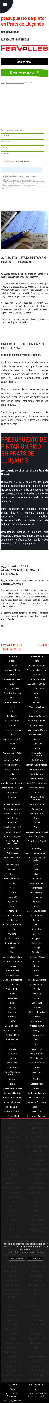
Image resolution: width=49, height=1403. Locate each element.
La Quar (12, 774)
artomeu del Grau (37, 679)
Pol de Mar (12, 1062)
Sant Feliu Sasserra (37, 1092)
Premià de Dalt (37, 883)
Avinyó (12, 706)
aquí (3, 188)
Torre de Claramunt (37, 665)
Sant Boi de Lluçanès (12, 961)
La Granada (37, 1002)
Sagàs (12, 947)
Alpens (37, 739)
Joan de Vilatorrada (12, 1102)
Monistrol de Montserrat (37, 754)
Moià (12, 952)
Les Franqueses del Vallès (36, 858)
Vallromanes (12, 852)
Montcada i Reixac (12, 670)
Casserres (37, 1071)
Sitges (12, 660)
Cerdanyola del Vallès (37, 729)
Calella (37, 989)
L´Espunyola (12, 1012)
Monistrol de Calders (12, 760)
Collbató (37, 1106)
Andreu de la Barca (37, 734)
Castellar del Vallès (12, 688)
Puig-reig (36, 848)
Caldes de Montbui (12, 1092)
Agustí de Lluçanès (12, 739)
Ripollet (12, 725)
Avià (12, 906)
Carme (12, 1079)
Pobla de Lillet (12, 1035)
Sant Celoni (12, 869)
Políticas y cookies (12, 1400)
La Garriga (12, 1007)
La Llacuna (12, 716)
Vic (12, 1044)
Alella (12, 743)
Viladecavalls (37, 915)
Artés (36, 906)
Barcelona (12, 656)
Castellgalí (37, 952)
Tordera (36, 869)
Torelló (37, 1067)
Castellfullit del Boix (12, 956)
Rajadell (12, 883)
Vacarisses (12, 818)
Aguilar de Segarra (12, 836)
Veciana (36, 702)
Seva (36, 693)
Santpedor (37, 938)
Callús (12, 1021)
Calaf (12, 683)
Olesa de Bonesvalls (36, 979)
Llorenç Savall (36, 725)
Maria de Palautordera (36, 670)
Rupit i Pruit (12, 1067)
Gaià (37, 792)
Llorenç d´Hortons (12, 729)
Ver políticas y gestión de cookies (26, 1252)
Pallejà (37, 947)
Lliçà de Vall (12, 984)
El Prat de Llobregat (36, 1116)
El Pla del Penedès (12, 1111)
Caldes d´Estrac (36, 706)
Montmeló (12, 897)
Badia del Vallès (12, 1025)
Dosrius (36, 674)
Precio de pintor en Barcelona (15, 83)
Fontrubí (12, 797)
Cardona (12, 933)
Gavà (36, 975)
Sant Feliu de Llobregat (12, 783)
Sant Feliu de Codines (37, 783)
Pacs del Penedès (12, 878)
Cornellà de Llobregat (12, 679)
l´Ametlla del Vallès (36, 1012)
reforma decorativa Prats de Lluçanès (37, 1394)
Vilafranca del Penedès (12, 915)
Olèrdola (37, 1079)
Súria (36, 818)
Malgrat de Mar (12, 938)
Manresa (37, 993)
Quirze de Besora (12, 804)
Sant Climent (37, 774)
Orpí (12, 697)
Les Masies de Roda (12, 857)
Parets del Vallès (12, 975)
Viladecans (12, 920)
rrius (36, 924)
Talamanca (37, 897)
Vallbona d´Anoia (36, 813)
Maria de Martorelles (12, 1088)
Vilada (37, 1039)
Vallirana (12, 892)
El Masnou (37, 1111)
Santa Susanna (12, 943)
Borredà (37, 901)
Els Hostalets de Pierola (12, 1117)
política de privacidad (23, 161)
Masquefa (12, 1384)
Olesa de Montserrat (12, 979)
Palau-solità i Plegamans (12, 1394)
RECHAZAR (17, 1258)
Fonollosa (12, 1053)
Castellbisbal (12, 1039)
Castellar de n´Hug (12, 693)
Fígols (36, 827)
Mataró (12, 734)
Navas (37, 1389)
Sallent (36, 1016)
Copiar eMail (24, 61)
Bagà (12, 748)
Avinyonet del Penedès (12, 924)
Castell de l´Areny (12, 848)
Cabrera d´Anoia (36, 716)
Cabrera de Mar (37, 656)
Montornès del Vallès (12, 753)
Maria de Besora (36, 787)
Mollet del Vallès (36, 1097)
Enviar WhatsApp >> (22, 73)
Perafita (37, 970)
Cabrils (36, 748)
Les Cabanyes (12, 864)
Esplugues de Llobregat (37, 831)
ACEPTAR (35, 1258)
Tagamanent (12, 901)
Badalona (36, 920)
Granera (12, 1048)
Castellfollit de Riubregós (12, 842)
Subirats (12, 822)
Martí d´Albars (36, 1058)
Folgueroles (36, 1053)
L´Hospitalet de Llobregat (36, 798)
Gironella (12, 778)
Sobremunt (36, 943)
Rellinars (37, 878)
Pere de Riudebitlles (12, 1097)
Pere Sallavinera (36, 1062)
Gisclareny (37, 1048)
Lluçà (36, 966)
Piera (36, 1088)
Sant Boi (37, 961)
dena (12, 1083)
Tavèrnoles (37, 887)
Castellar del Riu (36, 688)
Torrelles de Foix (36, 836)
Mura (36, 998)
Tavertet (12, 887)
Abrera (12, 874)
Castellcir (36, 929)
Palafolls (37, 874)
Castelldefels (37, 1083)
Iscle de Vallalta (12, 1106)
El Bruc (12, 674)
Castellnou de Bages (36, 910)
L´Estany (37, 1007)
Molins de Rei (12, 989)
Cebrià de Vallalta (12, 808)
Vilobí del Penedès (36, 720)
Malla (12, 929)
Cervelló (12, 1016)
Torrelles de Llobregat (12, 787)
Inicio (2, 83)
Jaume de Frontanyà (36, 1102)
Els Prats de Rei (36, 1384)
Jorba (36, 864)
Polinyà (36, 1030)
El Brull (36, 711)
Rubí (12, 1002)
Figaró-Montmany (12, 831)
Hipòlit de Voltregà (12, 827)
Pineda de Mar (36, 1035)
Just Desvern (36, 778)
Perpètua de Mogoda (37, 956)
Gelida (12, 1389)
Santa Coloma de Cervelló (12, 1073)
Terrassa (12, 966)
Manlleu (12, 1058)
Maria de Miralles (37, 760)
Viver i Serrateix (12, 720)
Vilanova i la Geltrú (12, 1030)
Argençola (12, 910)
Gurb (36, 1044)
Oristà (37, 697)
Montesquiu (36, 892)
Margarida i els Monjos (36, 764)
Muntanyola (36, 808)
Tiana (36, 660)
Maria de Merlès (12, 764)
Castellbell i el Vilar (37, 683)
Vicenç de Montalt (36, 804)
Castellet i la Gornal (37, 841)
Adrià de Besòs (12, 769)
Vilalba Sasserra (12, 702)
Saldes (37, 822)
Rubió (12, 993)
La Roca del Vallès (36, 769)
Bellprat (36, 933)
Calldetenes (36, 1021)
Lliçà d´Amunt (36, 984)
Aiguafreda (37, 743)
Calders (12, 711)
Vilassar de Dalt (36, 1025)
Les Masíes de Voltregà (37, 852)
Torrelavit (12, 665)
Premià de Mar (12, 970)
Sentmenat (12, 792)
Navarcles (12, 998)
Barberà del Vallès (12, 813)
